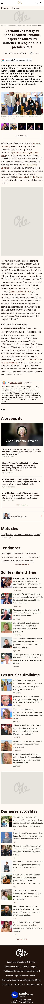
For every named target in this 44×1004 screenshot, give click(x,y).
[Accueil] (19, 3)
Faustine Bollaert (8, 561)
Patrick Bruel (18, 553)
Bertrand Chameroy (19, 516)
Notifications (7, 984)
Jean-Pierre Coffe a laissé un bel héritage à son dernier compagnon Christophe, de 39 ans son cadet (27, 699)
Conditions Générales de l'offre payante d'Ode (21, 980)
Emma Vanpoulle (16, 383)
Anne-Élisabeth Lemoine (29, 26)
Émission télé (7, 538)
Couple (37, 534)
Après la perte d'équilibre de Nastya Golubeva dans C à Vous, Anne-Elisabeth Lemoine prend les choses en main (27, 658)
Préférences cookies (34, 984)
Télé (3, 534)
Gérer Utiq (19, 984)
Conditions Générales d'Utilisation (21, 962)
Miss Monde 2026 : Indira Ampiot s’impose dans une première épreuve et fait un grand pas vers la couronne (27, 926)
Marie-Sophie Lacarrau (24, 561)
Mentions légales (30, 966)
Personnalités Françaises (23, 534)
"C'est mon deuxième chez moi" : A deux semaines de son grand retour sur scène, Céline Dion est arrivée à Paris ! (27, 850)
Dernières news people (14, 26)
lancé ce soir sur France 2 (21, 291)
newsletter (41, 3)
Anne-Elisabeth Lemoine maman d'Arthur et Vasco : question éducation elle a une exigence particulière (26, 627)
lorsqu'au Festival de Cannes (29, 177)
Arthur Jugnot (7, 553)
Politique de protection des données (21, 975)
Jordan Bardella (7, 557)
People (9, 534)
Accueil (3, 26)
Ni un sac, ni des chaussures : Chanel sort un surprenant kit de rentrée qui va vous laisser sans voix (28, 865)
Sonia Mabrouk (20, 557)
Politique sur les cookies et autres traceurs (21, 971)
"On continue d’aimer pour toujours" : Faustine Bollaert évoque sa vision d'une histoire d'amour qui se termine (27, 713)
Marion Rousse (34, 557)
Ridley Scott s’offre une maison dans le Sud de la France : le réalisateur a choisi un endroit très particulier (28, 836)
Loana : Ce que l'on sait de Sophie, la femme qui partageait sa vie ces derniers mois (27, 744)
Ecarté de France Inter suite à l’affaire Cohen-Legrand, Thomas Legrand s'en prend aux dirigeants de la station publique (27, 910)
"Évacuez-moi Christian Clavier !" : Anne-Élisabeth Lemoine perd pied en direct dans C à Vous (27, 613)
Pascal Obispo (31, 553)
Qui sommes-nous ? (13, 966)
